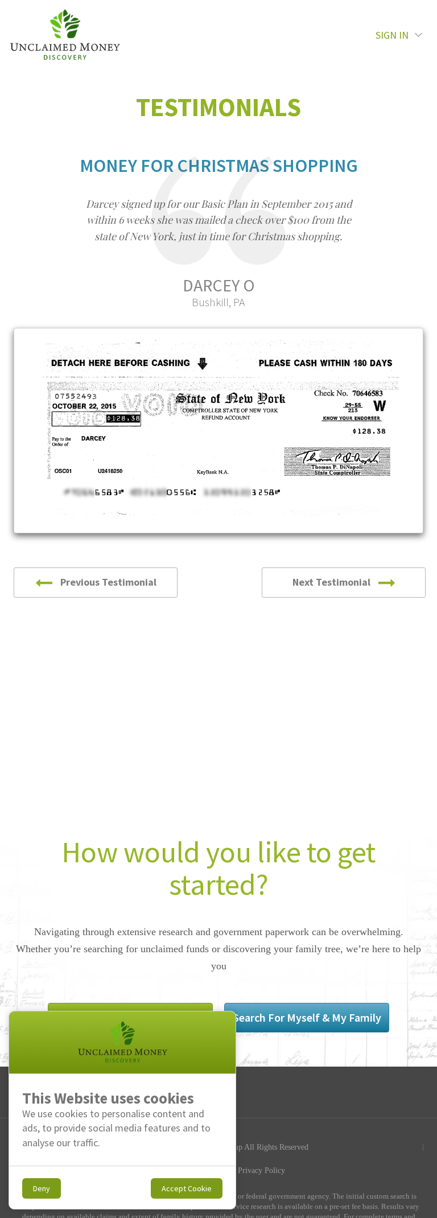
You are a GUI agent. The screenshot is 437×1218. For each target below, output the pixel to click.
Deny (41, 1188)
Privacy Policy (261, 1170)
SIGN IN (392, 35)
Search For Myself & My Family (307, 1017)
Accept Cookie (187, 1188)
